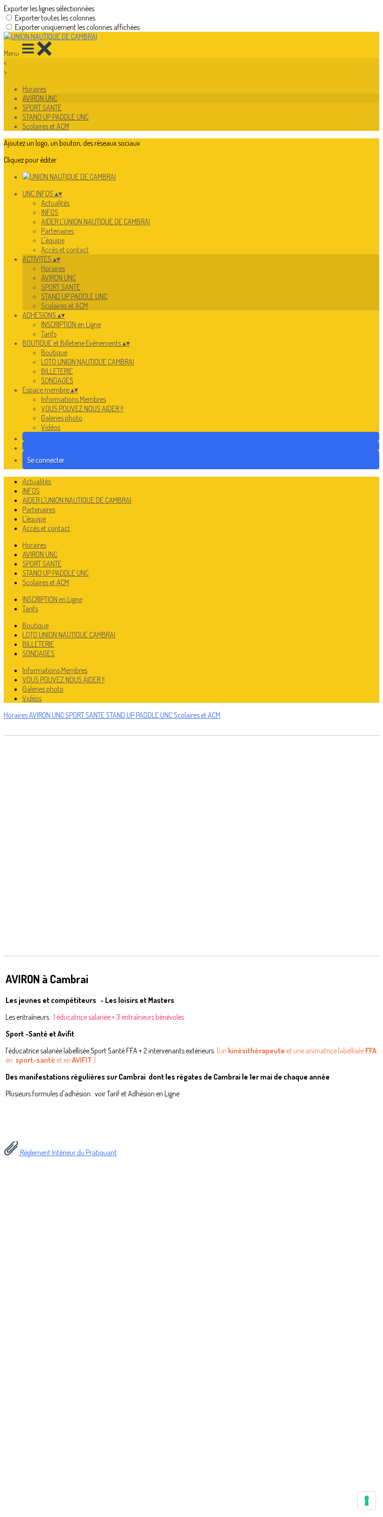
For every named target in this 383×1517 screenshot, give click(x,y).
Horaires (34, 88)
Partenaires (57, 231)
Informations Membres (73, 399)
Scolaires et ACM (45, 126)
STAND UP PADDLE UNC (55, 117)
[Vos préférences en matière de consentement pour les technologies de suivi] (367, 1501)
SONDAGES (57, 380)
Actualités (55, 203)
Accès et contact (65, 249)
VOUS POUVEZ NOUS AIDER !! (82, 408)
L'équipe (52, 240)
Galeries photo (61, 417)
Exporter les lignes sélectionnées (49, 8)
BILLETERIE (57, 371)
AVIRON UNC (39, 98)
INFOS (49, 212)
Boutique (54, 352)
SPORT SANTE (42, 107)
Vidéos (50, 427)
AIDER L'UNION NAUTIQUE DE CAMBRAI (95, 221)
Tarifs (49, 333)
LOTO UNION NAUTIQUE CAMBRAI (87, 361)
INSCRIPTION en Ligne (71, 324)
